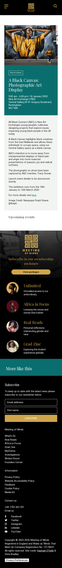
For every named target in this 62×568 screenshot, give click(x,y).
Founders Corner (14, 462)
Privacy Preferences (17, 560)
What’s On (10, 436)
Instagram (16, 524)
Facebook (16, 516)
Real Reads (11, 439)
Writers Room (12, 458)
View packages (31, 272)
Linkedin (15, 527)
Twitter (15, 520)
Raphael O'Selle (45, 550)
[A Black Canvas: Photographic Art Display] (31, 63)
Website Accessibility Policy (19, 481)
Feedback (10, 484)
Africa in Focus (13, 443)
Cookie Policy (12, 488)
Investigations (12, 454)
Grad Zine (10, 447)
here (34, 195)
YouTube (16, 531)
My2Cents (10, 451)
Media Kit (10, 492)
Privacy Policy (12, 477)
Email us (9, 510)
